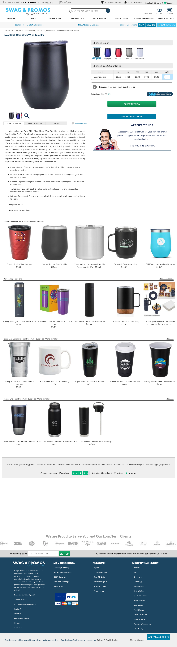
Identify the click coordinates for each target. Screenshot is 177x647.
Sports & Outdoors (144, 18)
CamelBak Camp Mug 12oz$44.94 (125, 265)
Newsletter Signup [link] (100, 582)
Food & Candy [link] (139, 610)
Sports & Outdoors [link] (140, 596)
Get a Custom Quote (132, 116)
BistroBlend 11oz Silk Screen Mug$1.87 (54, 382)
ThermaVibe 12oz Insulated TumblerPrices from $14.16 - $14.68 (90, 265)
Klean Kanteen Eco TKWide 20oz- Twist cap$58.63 (92, 442)
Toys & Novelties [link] (139, 619)
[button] (11, 2)
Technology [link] (138, 582)
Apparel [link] (137, 567)
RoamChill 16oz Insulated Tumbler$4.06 (125, 382)
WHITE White (139, 58)
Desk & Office (121, 18)
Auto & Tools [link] (138, 605)
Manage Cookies (137, 640)
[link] (111, 2)
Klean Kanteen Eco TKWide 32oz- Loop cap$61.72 (55, 442)
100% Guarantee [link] (60, 577)
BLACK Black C (96, 59)
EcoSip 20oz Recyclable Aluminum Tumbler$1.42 (19, 384)
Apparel (11, 18)
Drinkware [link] (137, 577)
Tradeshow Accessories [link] (142, 624)
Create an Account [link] (100, 572)
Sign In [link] (96, 567)
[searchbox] (89, 10)
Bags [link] (135, 572)
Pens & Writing (99, 18)
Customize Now (132, 104)
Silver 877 (129, 58)
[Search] (108, 10)
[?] (109, 94)
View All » (170, 339)
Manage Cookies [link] (100, 586)
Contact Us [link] (18, 609)
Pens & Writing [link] (139, 586)
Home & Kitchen (166, 18)
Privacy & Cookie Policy (107, 640)
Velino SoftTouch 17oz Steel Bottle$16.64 (90, 322)
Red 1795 (118, 58)
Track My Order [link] (99, 577)
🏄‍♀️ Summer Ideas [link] (166, 25)
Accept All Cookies (158, 637)
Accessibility (18, 628)
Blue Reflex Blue (107, 59)
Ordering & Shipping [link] (61, 567)
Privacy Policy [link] (99, 591)
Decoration (35, 123)
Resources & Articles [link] (21, 618)
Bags (33, 18)
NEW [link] (141, 25)
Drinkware (55, 18)
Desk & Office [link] (139, 591)
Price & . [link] (29, 25)
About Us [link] (17, 614)
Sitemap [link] (17, 623)
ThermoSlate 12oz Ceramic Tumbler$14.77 (19, 442)
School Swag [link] (138, 629)
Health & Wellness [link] (140, 615)
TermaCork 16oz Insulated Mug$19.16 (125, 322)
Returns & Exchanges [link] (61, 582)
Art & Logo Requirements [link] (63, 572)
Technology (77, 18)
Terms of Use (58, 586)
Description (14, 123)
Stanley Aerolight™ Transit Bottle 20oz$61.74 (19, 322)
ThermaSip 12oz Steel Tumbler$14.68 (55, 265)
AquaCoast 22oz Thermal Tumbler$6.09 (90, 382)
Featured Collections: (147, 25)
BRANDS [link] (151, 25)
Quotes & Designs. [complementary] (88, 25)
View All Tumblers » (167, 279)
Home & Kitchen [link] (139, 600)
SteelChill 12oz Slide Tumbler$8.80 (19, 265)
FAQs (56, 123)
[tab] (14, 123)
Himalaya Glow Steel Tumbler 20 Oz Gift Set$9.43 (54, 324)
